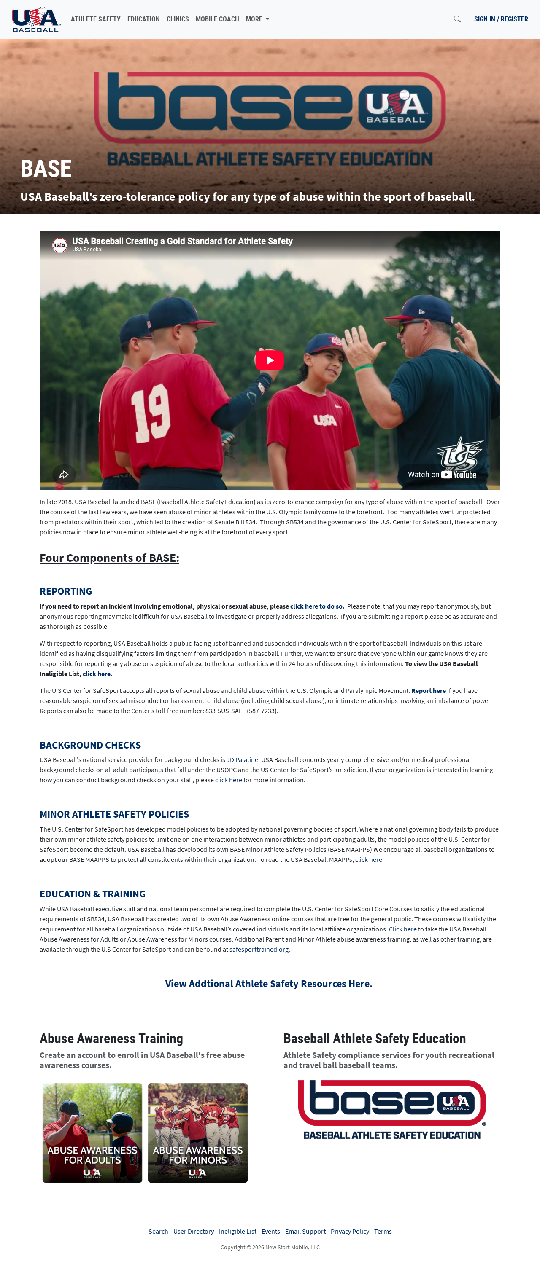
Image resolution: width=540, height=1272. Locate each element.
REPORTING (66, 591)
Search (158, 1231)
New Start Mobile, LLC (292, 1247)
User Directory (193, 1231)
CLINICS (178, 19)
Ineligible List (237, 1231)
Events (271, 1231)
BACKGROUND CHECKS (90, 744)
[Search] (457, 19)
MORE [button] (255, 19)
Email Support (305, 1231)
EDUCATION (143, 19)
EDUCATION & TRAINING (93, 893)
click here (228, 780)
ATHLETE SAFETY (96, 19)
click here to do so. (317, 606)
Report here (428, 690)
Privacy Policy (350, 1231)
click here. (98, 673)
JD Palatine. (243, 759)
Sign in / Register (501, 19)
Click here (403, 929)
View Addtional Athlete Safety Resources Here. (270, 983)
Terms (383, 1231)
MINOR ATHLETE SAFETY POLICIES (114, 814)
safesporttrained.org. (260, 949)
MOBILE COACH (217, 19)
